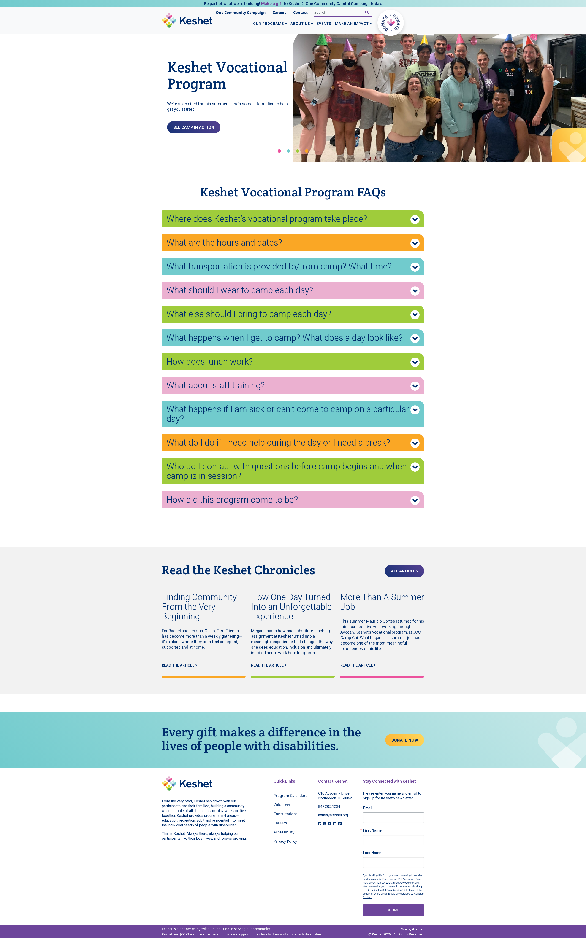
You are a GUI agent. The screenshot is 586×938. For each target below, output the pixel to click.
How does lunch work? (209, 362)
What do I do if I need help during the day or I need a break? (278, 443)
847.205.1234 (329, 806)
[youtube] (334, 823)
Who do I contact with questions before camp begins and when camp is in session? (286, 471)
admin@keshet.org (333, 815)
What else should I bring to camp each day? (248, 314)
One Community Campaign (241, 12)
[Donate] (390, 23)
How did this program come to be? (232, 500)
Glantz (417, 929)
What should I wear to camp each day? (239, 290)
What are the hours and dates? (224, 243)
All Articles (404, 571)
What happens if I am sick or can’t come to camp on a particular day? (287, 414)
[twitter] (319, 823)
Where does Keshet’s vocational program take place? (266, 219)
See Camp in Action (193, 127)
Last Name (372, 853)
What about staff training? (215, 385)
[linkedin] (340, 823)
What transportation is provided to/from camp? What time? (279, 266)
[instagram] (329, 823)
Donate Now (404, 740)
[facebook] (324, 823)
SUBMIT (393, 910)
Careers (279, 12)
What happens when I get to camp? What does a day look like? (284, 338)
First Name (372, 830)
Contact (300, 12)
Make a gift (272, 3)
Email (367, 808)
